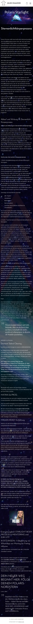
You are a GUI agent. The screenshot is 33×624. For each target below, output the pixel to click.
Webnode (21, 622)
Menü (30, 3)
